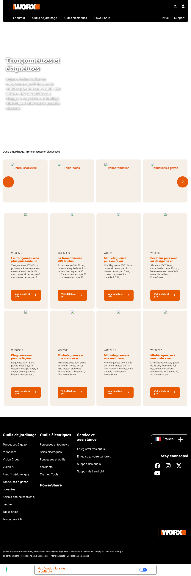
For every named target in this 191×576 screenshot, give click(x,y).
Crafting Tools (49, 474)
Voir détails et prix (22, 295)
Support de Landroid (90, 471)
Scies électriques (51, 452)
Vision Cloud (11, 459)
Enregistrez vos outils (91, 449)
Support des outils (89, 464)
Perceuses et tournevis (54, 444)
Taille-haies (10, 512)
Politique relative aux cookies (35, 556)
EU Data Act (107, 551)
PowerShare (51, 485)
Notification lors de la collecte (51, 569)
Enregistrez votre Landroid (94, 456)
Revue (165, 18)
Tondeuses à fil (13, 519)
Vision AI (8, 467)
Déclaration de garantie (78, 556)
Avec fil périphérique (16, 474)
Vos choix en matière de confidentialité (108, 570)
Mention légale (58, 556)
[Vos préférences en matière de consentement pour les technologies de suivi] (6, 569)
